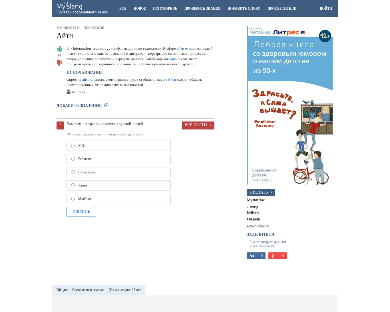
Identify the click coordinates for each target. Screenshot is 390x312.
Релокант (84, 159)
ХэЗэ (81, 146)
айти (180, 48)
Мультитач (256, 200)
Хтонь (82, 185)
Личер (252, 206)
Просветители (282, 9)
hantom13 (80, 92)
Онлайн (253, 219)
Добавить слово (244, 9)
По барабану (87, 172)
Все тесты (196, 125)
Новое (140, 9)
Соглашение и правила (88, 290)
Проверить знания (202, 9)
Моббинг (84, 199)
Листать (259, 192)
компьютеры (68, 27)
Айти (65, 35)
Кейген (253, 212)
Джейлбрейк (258, 225)
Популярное (165, 9)
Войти (326, 9)
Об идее (62, 290)
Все (122, 9)
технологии (93, 27)
